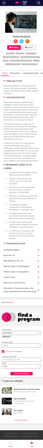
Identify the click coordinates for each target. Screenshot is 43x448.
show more (21, 420)
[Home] (21, 3)
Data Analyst (6, 336)
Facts (5, 73)
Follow (15, 47)
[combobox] (21, 360)
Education (15, 73)
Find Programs (21, 374)
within (4, 363)
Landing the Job (30, 73)
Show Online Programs (14, 351)
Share (30, 47)
